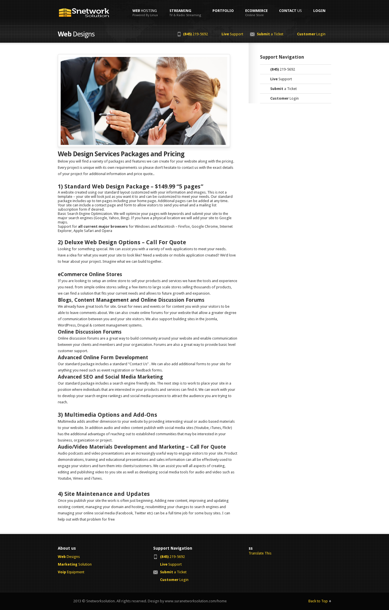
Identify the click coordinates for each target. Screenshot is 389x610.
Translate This (260, 553)
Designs (69, 556)
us (290, 11)
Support (232, 34)
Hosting (145, 13)
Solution (75, 564)
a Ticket (270, 34)
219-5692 (195, 34)
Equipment (71, 572)
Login (311, 34)
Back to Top (318, 601)
